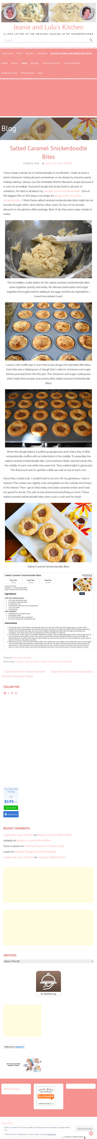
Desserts (42, 53)
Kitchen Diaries (72, 63)
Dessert (28, 661)
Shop (40, 73)
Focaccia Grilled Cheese (52, 857)
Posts (19, 53)
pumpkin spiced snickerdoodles (61, 191)
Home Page (7, 53)
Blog (24, 63)
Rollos (36, 661)
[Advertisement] (48, 98)
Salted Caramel (48, 661)
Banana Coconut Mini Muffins (55, 834)
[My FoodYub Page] (48, 995)
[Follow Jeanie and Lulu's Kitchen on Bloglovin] (14, 1047)
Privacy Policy (12, 1089)
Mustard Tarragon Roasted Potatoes (35, 851)
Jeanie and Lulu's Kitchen (48, 27)
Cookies (20, 661)
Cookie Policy (51, 1134)
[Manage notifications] (91, 1133)
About (14, 63)
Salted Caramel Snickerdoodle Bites (71, 53)
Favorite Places (51, 63)
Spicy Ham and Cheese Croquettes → (73, 671)
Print (82, 593)
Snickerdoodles (64, 661)
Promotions (27, 73)
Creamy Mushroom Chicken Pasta (44, 846)
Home (5, 63)
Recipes (30, 53)
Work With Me (9, 73)
